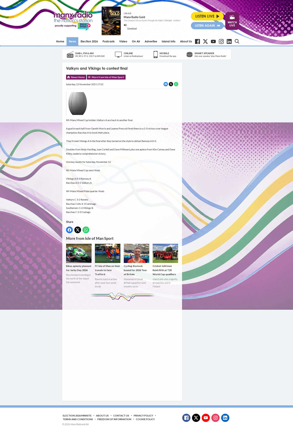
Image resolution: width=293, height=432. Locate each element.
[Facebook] (197, 41)
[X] (205, 41)
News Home (78, 77)
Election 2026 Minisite (77, 415)
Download (132, 28)
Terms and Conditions (78, 419)
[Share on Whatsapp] (176, 84)
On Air (136, 41)
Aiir (87, 424)
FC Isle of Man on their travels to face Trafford (107, 270)
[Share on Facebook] (166, 84)
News (72, 41)
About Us (186, 41)
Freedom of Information (114, 419)
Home (60, 41)
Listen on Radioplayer (133, 56)
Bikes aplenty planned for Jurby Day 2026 (78, 267)
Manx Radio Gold (134, 17)
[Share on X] (171, 84)
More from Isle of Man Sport (108, 77)
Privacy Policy (143, 415)
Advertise (151, 41)
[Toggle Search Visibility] (237, 41)
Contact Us (121, 415)
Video (123, 41)
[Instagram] (221, 41)
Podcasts (109, 41)
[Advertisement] (123, 348)
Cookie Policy (145, 419)
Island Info (168, 41)
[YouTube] (213, 41)
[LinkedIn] (229, 41)
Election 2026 (89, 41)
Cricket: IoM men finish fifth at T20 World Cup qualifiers (164, 270)
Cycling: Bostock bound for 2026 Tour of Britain (135, 270)
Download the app (168, 56)
